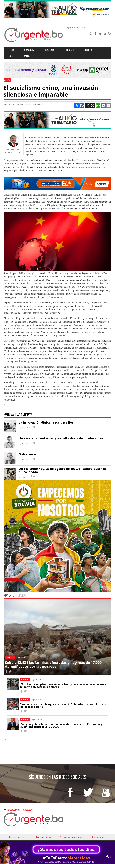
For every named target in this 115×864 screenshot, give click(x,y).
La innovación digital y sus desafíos (46, 422)
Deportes (88, 49)
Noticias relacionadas (18, 414)
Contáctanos (98, 836)
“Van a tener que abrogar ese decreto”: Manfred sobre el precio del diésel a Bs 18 (63, 705)
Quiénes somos (16, 836)
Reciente (9, 595)
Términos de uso (44, 836)
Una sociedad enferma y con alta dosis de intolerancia (61, 438)
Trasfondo (50, 49)
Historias (69, 49)
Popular (21, 595)
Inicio (11, 49)
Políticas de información (71, 836)
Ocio (11, 55)
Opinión (27, 55)
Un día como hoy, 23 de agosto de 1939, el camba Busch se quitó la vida (63, 470)
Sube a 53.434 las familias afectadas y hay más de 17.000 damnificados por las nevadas (53, 664)
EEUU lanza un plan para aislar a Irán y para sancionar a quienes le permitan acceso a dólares (63, 685)
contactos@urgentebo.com (20, 809)
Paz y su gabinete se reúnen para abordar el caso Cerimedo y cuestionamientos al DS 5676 (61, 725)
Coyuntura (29, 49)
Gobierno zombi (31, 454)
